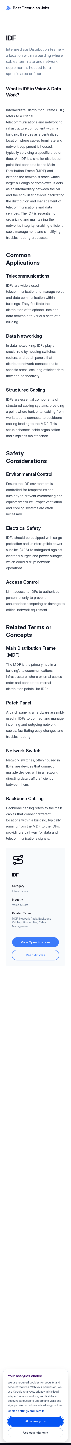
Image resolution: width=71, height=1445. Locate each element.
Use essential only (35, 1432)
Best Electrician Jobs (31, 8)
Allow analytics (35, 1421)
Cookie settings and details (26, 1411)
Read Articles (35, 955)
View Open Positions (35, 942)
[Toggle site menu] (61, 8)
